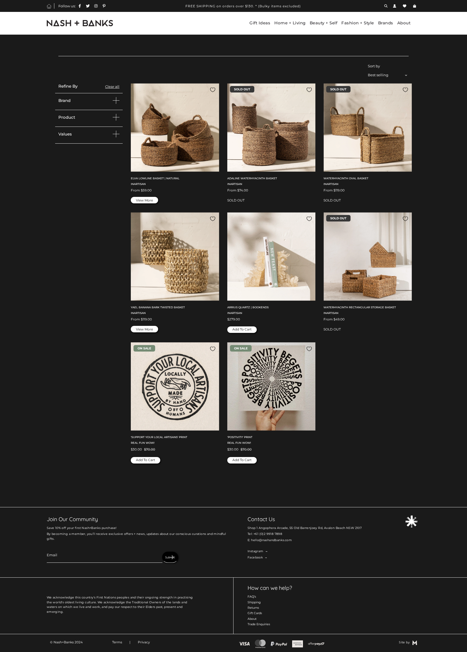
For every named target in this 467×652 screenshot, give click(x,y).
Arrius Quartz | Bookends (248, 307)
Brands (385, 23)
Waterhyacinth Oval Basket (345, 178)
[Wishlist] (405, 6)
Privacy (144, 642)
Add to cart (242, 329)
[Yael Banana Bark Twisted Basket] (175, 256)
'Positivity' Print (239, 437)
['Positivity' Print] (271, 386)
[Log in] (394, 6)
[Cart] (415, 6)
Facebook (255, 557)
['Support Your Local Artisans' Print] (175, 386)
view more (144, 200)
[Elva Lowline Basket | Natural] (175, 127)
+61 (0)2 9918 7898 (267, 534)
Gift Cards (255, 613)
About (252, 619)
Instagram (255, 551)
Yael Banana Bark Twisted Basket (158, 307)
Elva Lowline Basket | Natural (155, 178)
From (141, 190)
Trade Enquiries (259, 624)
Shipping (254, 602)
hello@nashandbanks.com (271, 540)
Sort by (374, 66)
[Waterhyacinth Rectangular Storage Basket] (367, 256)
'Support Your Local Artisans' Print (159, 437)
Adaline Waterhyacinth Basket (252, 178)
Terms (117, 642)
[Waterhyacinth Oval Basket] (367, 127)
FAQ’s (252, 596)
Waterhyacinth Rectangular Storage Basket (359, 307)
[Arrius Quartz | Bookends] (271, 256)
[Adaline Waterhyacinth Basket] (271, 127)
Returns (253, 608)
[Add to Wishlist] (212, 89)
